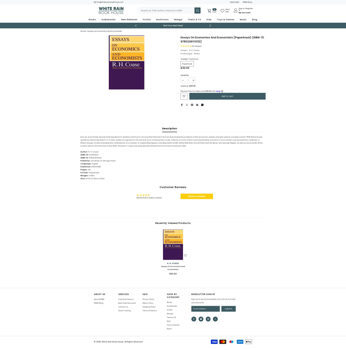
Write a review (196, 196)
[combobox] (166, 10)
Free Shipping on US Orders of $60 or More (173, 25)
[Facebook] (182, 105)
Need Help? (234, 2)
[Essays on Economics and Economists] (173, 244)
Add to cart (227, 96)
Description (169, 128)
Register (249, 9)
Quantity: (185, 75)
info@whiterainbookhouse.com (110, 2)
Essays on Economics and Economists (173, 268)
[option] (173, 25)
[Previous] (136, 25)
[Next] (210, 25)
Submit (228, 308)
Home (83, 31)
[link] (184, 96)
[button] (186, 46)
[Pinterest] (192, 105)
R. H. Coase (194, 50)
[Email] (197, 105)
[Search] (170, 10)
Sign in (241, 9)
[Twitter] (187, 105)
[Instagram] (201, 319)
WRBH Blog (247, 2)
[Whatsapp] (202, 105)
